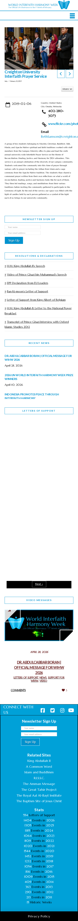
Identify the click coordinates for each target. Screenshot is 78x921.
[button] (72, 16)
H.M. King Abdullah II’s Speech (26, 266)
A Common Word (39, 766)
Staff (14, 460)
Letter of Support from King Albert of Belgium (36, 300)
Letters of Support (38, 410)
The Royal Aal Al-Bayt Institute (39, 795)
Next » (39, 584)
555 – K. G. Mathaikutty (32, 433)
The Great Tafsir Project (39, 790)
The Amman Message (39, 784)
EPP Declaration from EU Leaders (27, 283)
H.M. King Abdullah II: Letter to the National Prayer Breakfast (38, 310)
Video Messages (39, 600)
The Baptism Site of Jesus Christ (39, 801)
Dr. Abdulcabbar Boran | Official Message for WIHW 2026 (39, 667)
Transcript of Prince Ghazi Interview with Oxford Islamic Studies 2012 (37, 324)
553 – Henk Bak (25, 537)
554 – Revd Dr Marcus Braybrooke (31, 488)
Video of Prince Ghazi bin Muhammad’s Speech (36, 274)
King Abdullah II (39, 761)
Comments (18, 690)
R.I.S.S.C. (39, 778)
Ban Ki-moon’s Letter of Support (27, 291)
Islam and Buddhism (39, 772)
